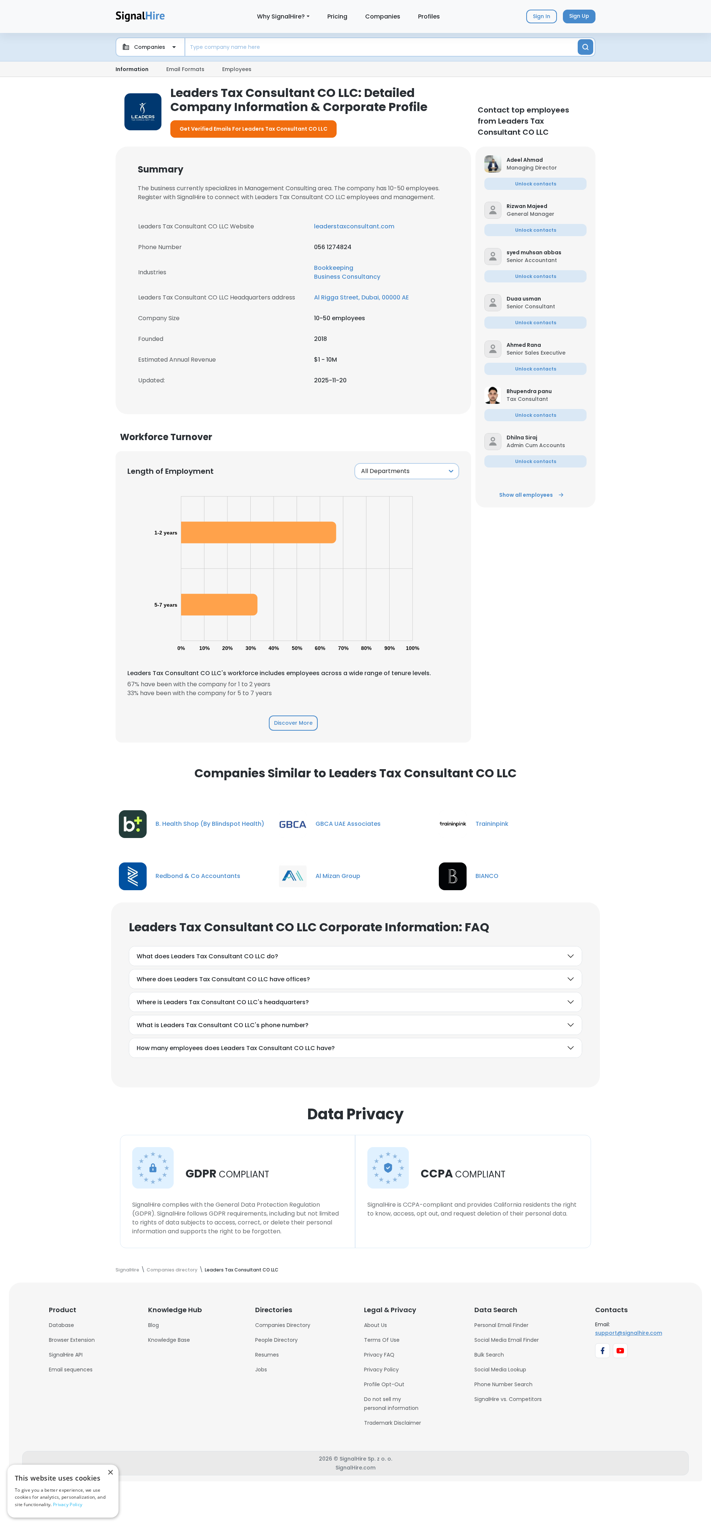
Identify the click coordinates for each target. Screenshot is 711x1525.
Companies (382, 16)
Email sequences (71, 1369)
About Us (375, 1325)
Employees (236, 69)
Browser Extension (72, 1340)
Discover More (293, 723)
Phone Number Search (503, 1384)
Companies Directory (282, 1325)
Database (61, 1325)
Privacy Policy (381, 1369)
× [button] (110, 1472)
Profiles (429, 16)
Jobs (261, 1369)
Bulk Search (489, 1354)
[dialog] (62, 1491)
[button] (547, 160)
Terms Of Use (382, 1340)
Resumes (267, 1354)
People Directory (276, 1340)
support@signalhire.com (628, 1333)
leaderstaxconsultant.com (354, 226)
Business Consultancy (347, 276)
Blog (153, 1325)
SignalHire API (66, 1354)
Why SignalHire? (281, 16)
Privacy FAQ (379, 1354)
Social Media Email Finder (506, 1340)
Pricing (337, 16)
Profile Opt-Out (384, 1384)
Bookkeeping (333, 268)
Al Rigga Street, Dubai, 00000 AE (361, 297)
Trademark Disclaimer (392, 1423)
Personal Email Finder (501, 1325)
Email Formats (185, 69)
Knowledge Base (169, 1340)
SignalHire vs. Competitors (508, 1399)
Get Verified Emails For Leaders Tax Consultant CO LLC (253, 129)
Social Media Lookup (500, 1369)
